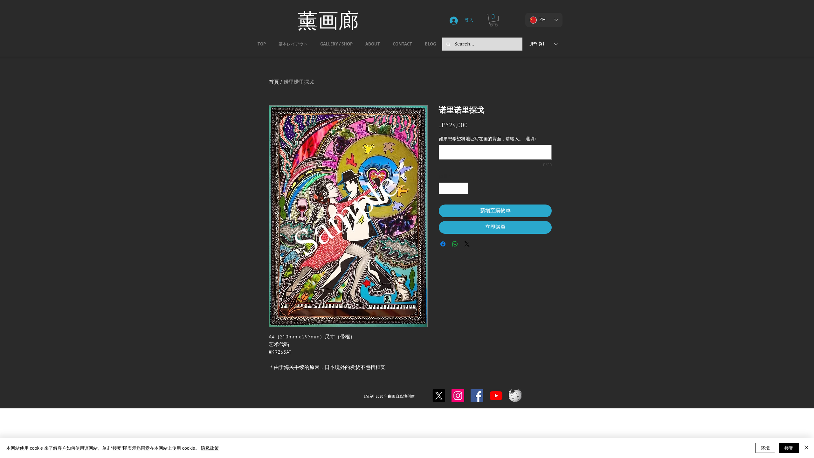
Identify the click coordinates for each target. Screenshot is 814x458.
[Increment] (463, 188)
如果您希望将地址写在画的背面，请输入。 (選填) (487, 139)
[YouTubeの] (496, 395)
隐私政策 (210, 448)
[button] (493, 20)
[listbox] (543, 44)
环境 (765, 448)
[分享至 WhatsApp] (455, 244)
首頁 (274, 82)
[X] (438, 395)
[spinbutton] (453, 188)
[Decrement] (444, 188)
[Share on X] (467, 244)
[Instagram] (458, 395)
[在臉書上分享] (443, 244)
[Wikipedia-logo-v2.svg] (515, 395)
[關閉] (806, 448)
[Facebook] (477, 395)
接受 (788, 448)
